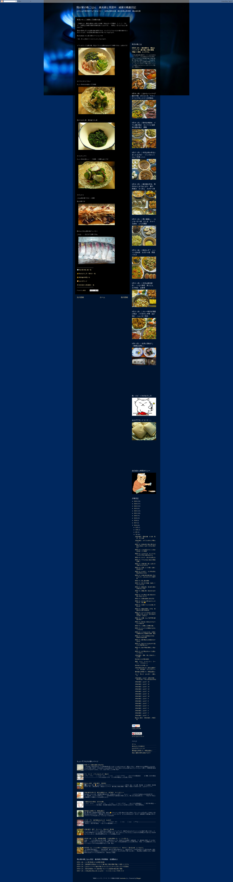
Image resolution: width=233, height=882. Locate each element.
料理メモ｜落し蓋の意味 (142, 580)
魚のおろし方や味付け (138, 746)
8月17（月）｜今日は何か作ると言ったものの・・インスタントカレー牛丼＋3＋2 (100, 871)
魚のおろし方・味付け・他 (87, 273)
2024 (135, 506)
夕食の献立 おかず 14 (142, 686)
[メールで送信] (90, 290)
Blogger (138, 878)
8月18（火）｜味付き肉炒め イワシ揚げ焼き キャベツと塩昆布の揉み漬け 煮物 (99, 868)
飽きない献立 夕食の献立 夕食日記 (95, 783)
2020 (135, 515)
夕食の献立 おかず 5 (142, 708)
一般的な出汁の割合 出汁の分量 (93, 801)
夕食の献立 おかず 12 (142, 691)
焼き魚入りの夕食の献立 (142, 659)
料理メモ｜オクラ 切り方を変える (145, 557)
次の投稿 (80, 297)
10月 (137, 529)
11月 (136, 527)
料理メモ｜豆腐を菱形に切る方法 (144, 598)
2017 (135, 523)
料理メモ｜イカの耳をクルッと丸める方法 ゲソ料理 (145, 550)
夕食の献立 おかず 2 (142, 715)
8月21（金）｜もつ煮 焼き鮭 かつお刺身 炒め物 (90, 862)
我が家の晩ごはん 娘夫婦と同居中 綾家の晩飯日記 (106, 7)
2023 (135, 508)
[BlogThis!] (92, 290)
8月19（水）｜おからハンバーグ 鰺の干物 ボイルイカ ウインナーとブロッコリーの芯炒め (103, 866)
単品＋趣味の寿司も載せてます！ (141, 753)
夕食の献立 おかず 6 (142, 706)
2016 (135, 525)
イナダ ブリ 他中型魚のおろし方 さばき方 (97, 820)
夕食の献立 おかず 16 (142, 682)
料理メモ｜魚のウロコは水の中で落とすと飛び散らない (145, 644)
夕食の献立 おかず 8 (142, 701)
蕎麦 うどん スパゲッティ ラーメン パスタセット (145, 662)
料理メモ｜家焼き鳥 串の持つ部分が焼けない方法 (145, 587)
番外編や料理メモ (84, 277)
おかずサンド (83, 281)
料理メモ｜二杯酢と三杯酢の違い (144, 625)
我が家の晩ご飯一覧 (85, 270)
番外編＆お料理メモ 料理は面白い (145, 671)
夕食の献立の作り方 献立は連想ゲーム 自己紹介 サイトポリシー (145, 668)
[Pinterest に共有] (97, 290)
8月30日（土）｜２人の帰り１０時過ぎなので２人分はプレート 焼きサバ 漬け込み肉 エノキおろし (114, 847)
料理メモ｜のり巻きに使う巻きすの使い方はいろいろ (145, 595)
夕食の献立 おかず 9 (142, 698)
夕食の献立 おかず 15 (142, 684)
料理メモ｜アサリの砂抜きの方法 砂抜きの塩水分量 (145, 636)
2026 (135, 501)
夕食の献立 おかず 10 (142, 696)
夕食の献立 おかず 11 (142, 694)
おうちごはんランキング (138, 736)
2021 (135, 513)
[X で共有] (94, 290)
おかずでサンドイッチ (138, 748)
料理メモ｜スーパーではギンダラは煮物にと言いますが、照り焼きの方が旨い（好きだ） (145, 614)
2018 (135, 520)
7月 (136, 534)
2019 (135, 518)
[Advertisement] (102, 314)
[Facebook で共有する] (96, 290)
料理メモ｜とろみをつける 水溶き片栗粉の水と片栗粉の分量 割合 (145, 632)
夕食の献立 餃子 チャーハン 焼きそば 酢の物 (99, 829)
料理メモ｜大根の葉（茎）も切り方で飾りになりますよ (145, 564)
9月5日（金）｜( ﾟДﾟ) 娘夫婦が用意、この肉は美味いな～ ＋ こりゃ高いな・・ (107, 838)
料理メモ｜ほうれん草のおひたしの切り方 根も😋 (145, 601)
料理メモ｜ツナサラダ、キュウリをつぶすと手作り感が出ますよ (145, 554)
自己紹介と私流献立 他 (86, 285)
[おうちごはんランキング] (137, 734)
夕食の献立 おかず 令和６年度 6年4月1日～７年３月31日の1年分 (145, 678)
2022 (135, 511)
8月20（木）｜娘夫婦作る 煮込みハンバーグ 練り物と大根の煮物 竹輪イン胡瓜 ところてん (143, 50)
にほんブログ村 (136, 728)
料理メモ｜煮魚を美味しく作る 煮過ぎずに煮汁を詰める (145, 609)
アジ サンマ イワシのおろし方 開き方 (96, 774)
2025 (135, 503)
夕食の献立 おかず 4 (142, 710)
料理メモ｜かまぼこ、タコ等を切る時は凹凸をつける (145, 572)
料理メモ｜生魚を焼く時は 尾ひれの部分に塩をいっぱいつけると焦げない (145, 546)
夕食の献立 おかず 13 (142, 689)
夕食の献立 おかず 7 (142, 703)
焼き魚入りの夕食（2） (142, 665)
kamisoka (123, 878)
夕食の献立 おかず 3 (142, 713)
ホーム (102, 297)
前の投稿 (124, 297)
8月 (136, 532)
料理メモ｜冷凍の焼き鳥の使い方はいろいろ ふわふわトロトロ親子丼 (145, 577)
